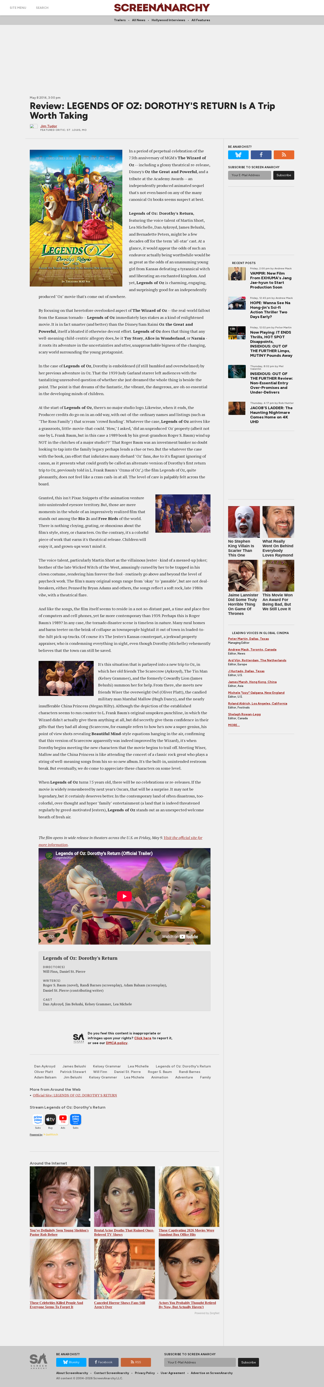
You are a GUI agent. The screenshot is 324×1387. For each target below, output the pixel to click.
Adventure (184, 1077)
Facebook (105, 1362)
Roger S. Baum (160, 1072)
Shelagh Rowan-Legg (244, 714)
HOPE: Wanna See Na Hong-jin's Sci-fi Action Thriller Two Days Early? (270, 309)
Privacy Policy (145, 1373)
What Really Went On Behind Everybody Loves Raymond (278, 548)
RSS (138, 1362)
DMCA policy (116, 1043)
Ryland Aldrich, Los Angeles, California (257, 703)
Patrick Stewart (73, 1072)
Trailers (120, 20)
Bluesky (74, 1362)
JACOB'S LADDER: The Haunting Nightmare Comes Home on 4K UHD (271, 414)
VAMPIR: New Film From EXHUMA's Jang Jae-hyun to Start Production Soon (271, 280)
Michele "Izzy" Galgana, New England (256, 693)
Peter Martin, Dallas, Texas (248, 639)
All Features (201, 20)
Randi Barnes (189, 1072)
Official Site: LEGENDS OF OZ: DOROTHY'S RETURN (75, 1095)
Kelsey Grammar (107, 1066)
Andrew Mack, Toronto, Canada (252, 649)
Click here (142, 1038)
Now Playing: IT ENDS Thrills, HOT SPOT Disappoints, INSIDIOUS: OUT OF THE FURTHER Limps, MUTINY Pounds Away (271, 344)
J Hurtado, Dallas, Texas (246, 671)
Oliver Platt (43, 1072)
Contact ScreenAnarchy (111, 1373)
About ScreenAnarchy (72, 1373)
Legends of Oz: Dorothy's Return (183, 1066)
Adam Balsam (45, 1077)
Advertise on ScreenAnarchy (212, 1373)
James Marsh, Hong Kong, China (252, 682)
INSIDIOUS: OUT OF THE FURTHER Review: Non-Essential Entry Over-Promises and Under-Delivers (271, 383)
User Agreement (173, 1373)
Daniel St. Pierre (127, 1072)
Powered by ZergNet (207, 1313)
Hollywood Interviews (168, 20)
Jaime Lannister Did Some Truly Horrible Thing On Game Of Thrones (243, 604)
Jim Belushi (72, 1077)
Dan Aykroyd (44, 1066)
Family (205, 1077)
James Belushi (74, 1066)
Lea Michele (134, 1077)
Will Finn (100, 1072)
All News (138, 20)
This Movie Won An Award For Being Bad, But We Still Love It (278, 602)
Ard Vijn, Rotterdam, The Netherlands (257, 660)
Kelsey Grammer (103, 1077)
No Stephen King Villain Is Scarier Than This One (241, 548)
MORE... (234, 725)
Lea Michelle (138, 1066)
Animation (159, 1077)
